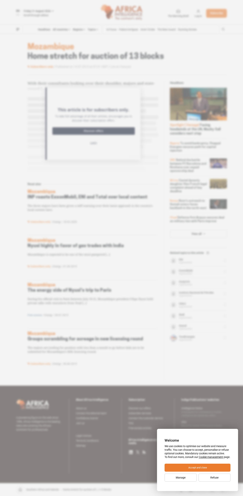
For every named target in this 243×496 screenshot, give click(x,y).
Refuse (214, 477)
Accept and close (197, 467)
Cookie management (211, 457)
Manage (180, 477)
